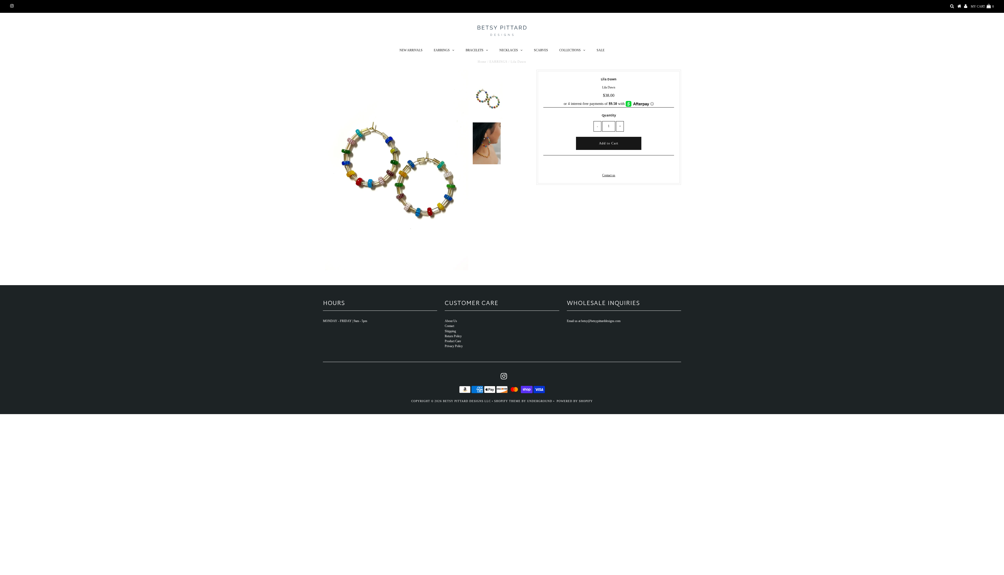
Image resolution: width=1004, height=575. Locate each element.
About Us (451, 321)
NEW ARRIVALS (411, 50)
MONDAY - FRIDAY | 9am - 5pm (345, 321)
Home (482, 62)
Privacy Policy (454, 346)
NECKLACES (508, 50)
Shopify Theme (507, 401)
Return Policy (453, 336)
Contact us (608, 175)
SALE (600, 50)
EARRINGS (442, 50)
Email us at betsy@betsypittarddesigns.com (593, 321)
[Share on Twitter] (608, 165)
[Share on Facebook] (600, 165)
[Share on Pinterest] (617, 165)
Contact (449, 326)
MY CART (982, 6)
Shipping (450, 331)
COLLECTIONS (570, 50)
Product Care (453, 341)
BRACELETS (474, 50)
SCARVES (541, 50)
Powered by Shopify (575, 401)
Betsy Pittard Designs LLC (467, 401)
